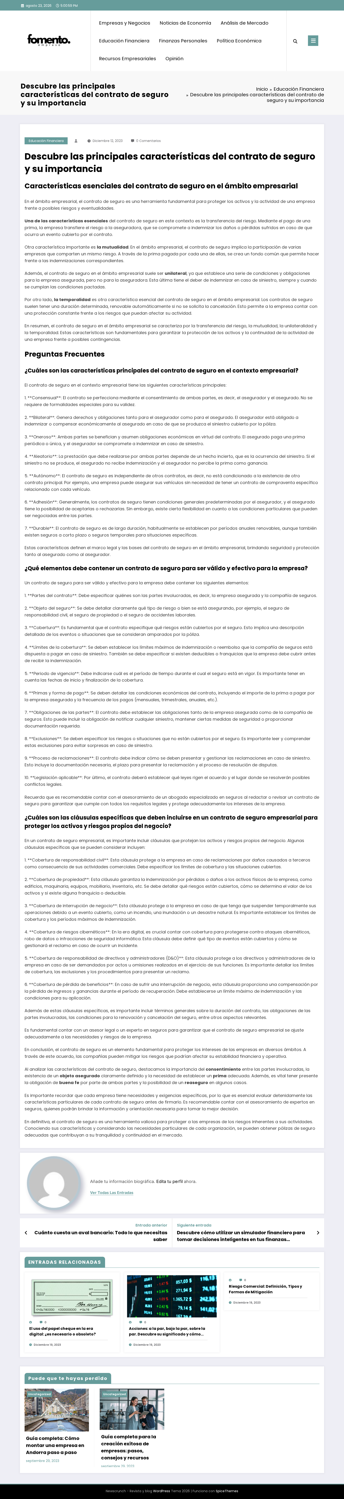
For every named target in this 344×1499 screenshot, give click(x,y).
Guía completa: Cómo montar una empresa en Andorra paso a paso (55, 1445)
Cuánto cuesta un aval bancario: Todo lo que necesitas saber (100, 1235)
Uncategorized (39, 1394)
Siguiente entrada (194, 1225)
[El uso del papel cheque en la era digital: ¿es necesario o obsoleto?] (72, 1298)
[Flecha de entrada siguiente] (318, 1233)
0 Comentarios (148, 140)
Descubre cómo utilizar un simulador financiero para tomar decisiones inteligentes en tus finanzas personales (241, 1236)
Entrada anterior (151, 1225)
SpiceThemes (227, 1491)
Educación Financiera (124, 40)
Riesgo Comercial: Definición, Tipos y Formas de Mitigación (265, 1289)
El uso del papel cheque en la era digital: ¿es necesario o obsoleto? (62, 1331)
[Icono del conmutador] (313, 40)
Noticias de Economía (185, 23)
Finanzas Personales (183, 40)
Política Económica (239, 40)
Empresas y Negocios (124, 23)
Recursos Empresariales (127, 58)
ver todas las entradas (111, 1192)
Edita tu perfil (169, 1181)
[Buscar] (295, 40)
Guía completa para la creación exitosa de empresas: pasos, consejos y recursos (128, 1447)
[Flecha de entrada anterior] (26, 1233)
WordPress (161, 1491)
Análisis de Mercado (244, 23)
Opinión (174, 58)
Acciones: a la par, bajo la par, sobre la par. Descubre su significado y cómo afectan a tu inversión (167, 1331)
